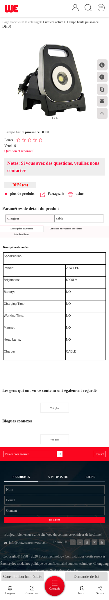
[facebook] (73, 542)
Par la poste (54, 519)
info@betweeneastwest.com (28, 543)
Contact (99, 454)
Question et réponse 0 (19, 151)
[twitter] (94, 542)
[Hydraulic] (87, 542)
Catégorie (54, 588)
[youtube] (102, 542)
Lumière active (53, 22)
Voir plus (54, 408)
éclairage (34, 22)
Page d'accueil (12, 22)
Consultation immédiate (22, 576)
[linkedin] (80, 542)
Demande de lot (86, 576)
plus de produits (22, 194)
